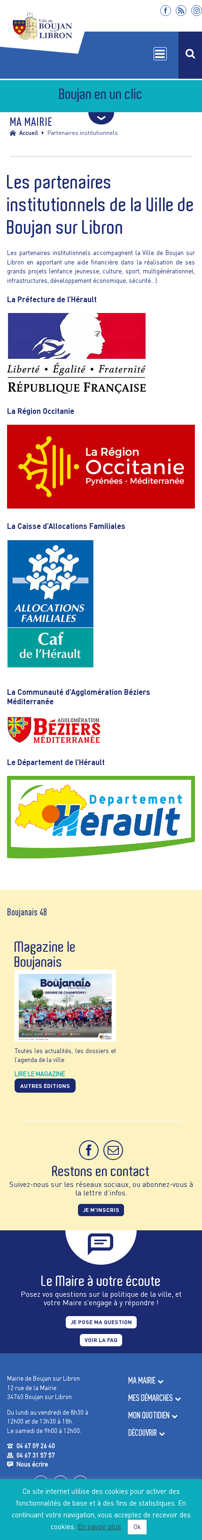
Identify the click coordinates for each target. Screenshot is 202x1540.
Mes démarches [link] (150, 1398)
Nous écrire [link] (32, 1464)
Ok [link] (137, 1527)
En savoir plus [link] (99, 1526)
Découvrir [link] (142, 1433)
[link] (165, 10)
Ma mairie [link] (141, 1380)
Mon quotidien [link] (149, 1415)
